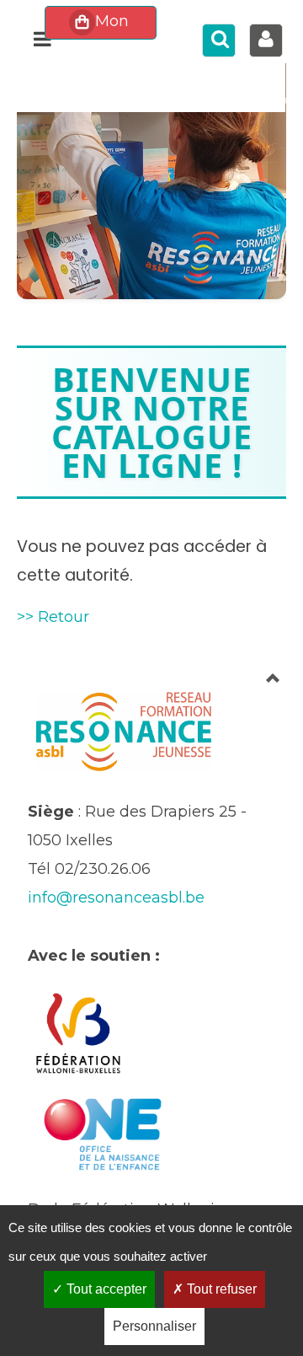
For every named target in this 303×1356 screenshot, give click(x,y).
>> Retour (53, 617)
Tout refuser (220, 1289)
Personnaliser (154, 1326)
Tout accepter (104, 1289)
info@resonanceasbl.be (116, 897)
